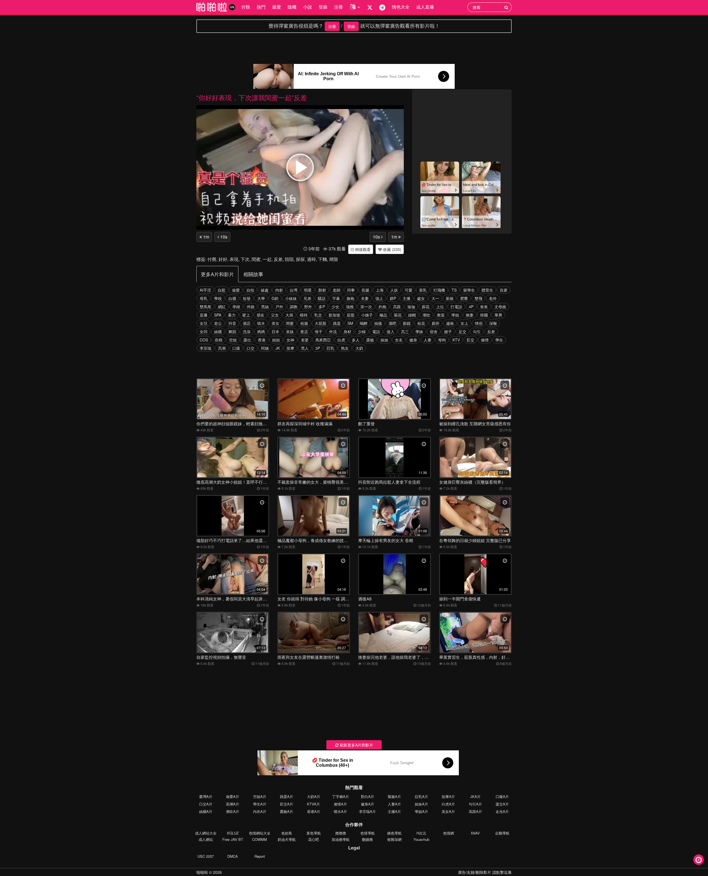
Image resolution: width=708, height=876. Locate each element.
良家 (503, 290)
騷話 (322, 298)
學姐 (455, 315)
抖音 (232, 323)
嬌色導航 (394, 833)
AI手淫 (205, 290)
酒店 (247, 323)
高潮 (222, 348)
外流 (333, 331)
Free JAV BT (232, 839)
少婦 (362, 331)
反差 (278, 259)
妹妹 (384, 340)
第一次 (366, 306)
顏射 (322, 290)
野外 (308, 306)
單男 (498, 315)
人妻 (427, 340)
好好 (222, 259)
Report (259, 856)
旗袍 (350, 298)
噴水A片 (340, 811)
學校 (218, 298)
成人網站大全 (206, 833)
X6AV (475, 833)
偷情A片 (340, 804)
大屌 (289, 315)
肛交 (470, 340)
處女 (421, 298)
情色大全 (401, 7)
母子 (318, 331)
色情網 (448, 833)
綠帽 (412, 315)
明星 (308, 290)
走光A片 (502, 811)
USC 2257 (205, 856)
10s (223, 237)
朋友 (260, 315)
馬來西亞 (323, 340)
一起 (267, 259)
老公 (218, 323)
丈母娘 (500, 306)
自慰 (221, 290)
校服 (304, 323)
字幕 (336, 298)
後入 (390, 331)
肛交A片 (286, 804)
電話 (376, 331)
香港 (262, 340)
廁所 (435, 323)
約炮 (382, 306)
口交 (250, 348)
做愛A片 (232, 796)
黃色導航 (313, 833)
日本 (275, 331)
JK (277, 348)
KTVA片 (313, 804)
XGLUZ (233, 833)
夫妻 (365, 298)
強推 (350, 306)
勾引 (477, 331)
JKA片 (475, 796)
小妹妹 (291, 298)
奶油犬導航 (287, 839)
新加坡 (334, 315)
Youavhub (421, 839)
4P (471, 306)
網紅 (222, 306)
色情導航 (367, 833)
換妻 (469, 315)
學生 (499, 340)
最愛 (276, 7)
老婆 (305, 340)
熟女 (345, 348)
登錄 (323, 7)
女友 (399, 340)
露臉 (370, 340)
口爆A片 (502, 796)
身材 (347, 331)
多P (322, 306)
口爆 (236, 348)
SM (350, 323)
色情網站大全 (259, 833)
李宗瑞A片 (367, 811)
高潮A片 (232, 804)
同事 (351, 290)
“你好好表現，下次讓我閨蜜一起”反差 (251, 97)
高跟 (397, 306)
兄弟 (307, 298)
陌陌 (289, 259)
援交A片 (502, 804)
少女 (335, 306)
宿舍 (434, 331)
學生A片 (259, 804)
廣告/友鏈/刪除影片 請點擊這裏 (485, 872)
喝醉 (364, 323)
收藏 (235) (391, 249)
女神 (290, 340)
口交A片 (205, 804)
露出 (247, 340)
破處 (265, 290)
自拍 (250, 290)
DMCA (232, 856)
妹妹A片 (421, 804)
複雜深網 (394, 839)
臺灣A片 (205, 796)
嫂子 (448, 331)
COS (204, 340)
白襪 (232, 298)
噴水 (261, 323)
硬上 (246, 315)
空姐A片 (259, 796)
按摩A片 (448, 796)
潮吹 (426, 315)
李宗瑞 (205, 348)
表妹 (290, 331)
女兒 (203, 323)
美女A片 (448, 811)
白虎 (341, 340)
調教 (294, 306)
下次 (245, 259)
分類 (245, 7)
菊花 (398, 315)
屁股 (351, 315)
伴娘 (250, 306)
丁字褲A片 (340, 796)
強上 (379, 298)
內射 (279, 290)
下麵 (322, 259)
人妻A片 (394, 804)
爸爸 (484, 306)
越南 (450, 323)
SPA (217, 315)
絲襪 (218, 331)
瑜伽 (411, 306)
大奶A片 (313, 796)
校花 (421, 323)
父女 (275, 315)
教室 (441, 315)
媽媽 (261, 331)
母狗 (442, 340)
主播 (406, 298)
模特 (304, 315)
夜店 (304, 331)
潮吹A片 (232, 811)
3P (317, 348)
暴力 (232, 315)
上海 (380, 290)
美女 (275, 323)
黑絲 (265, 306)
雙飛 (478, 298)
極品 (383, 315)
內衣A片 (259, 811)
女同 (203, 331)
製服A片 (394, 796)
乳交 (318, 315)
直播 (203, 315)
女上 (464, 323)
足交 (462, 331)
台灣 (293, 290)
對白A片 (367, 796)
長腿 (365, 290)
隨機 (292, 7)
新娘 (450, 298)
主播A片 (394, 811)
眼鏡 (407, 323)
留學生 (469, 290)
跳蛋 (337, 323)
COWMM (259, 839)
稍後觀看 (362, 249)
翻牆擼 (367, 839)
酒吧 (392, 323)
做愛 (236, 290)
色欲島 (286, 833)
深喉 (493, 323)
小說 (307, 7)
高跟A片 (475, 811)
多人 (356, 340)
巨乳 (330, 348)
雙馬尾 (205, 306)
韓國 (484, 315)
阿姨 (265, 348)
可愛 (408, 290)
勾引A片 (475, 804)
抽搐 (378, 323)
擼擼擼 (340, 833)
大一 (435, 298)
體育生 (487, 290)
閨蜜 (256, 259)
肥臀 (464, 298)
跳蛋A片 (286, 796)
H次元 (421, 833)
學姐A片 (421, 811)
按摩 (290, 348)
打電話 (456, 306)
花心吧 (313, 839)
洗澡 (247, 331)
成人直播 (425, 7)
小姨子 (367, 315)
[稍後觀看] (698, 859)
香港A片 (313, 811)
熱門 (261, 7)
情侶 (479, 323)
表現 (234, 259)
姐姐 (276, 340)
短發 (247, 298)
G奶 (275, 298)
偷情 (485, 340)
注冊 (338, 7)
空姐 (233, 340)
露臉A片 (286, 811)
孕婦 (236, 306)
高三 (405, 331)
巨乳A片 (421, 796)
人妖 (394, 290)
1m (205, 237)
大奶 (359, 348)
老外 (493, 298)
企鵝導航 (502, 833)
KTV (456, 340)
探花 (426, 306)
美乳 (423, 290)
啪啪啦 (202, 872)
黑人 (305, 348)
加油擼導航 (341, 839)
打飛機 (439, 290)
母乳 (203, 298)
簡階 (333, 259)
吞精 (218, 340)
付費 (211, 259)
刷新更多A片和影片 (356, 745)
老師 (336, 290)
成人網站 (206, 839)
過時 (311, 259)
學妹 (419, 331)
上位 (440, 306)
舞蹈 (232, 331)
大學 (261, 298)
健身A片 (367, 804)
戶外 (279, 306)
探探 (300, 259)
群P (393, 298)
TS (454, 290)
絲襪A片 (205, 811)
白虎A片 (448, 804)
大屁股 (320, 323)
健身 (413, 340)
